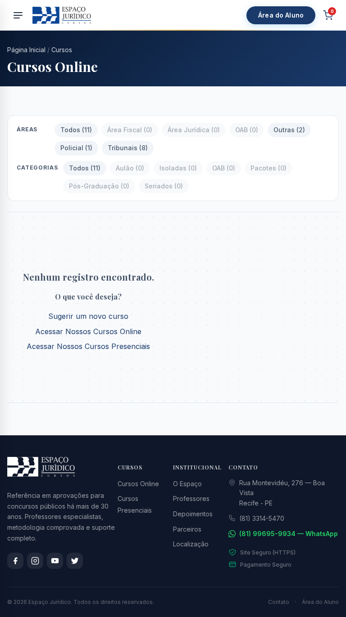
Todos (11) (76, 130)
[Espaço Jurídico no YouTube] (55, 561)
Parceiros (187, 529)
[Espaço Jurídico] (61, 15)
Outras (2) (289, 130)
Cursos (61, 50)
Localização (191, 544)
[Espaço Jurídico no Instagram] (35, 561)
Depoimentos (193, 514)
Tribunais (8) (128, 148)
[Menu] (18, 15)
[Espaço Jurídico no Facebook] (15, 561)
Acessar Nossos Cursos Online (88, 331)
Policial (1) (76, 148)
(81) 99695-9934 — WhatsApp (288, 533)
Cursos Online (138, 483)
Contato (278, 602)
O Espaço (187, 483)
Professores (191, 498)
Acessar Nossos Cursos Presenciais (88, 346)
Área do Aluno (281, 15)
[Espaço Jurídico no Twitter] (75, 561)
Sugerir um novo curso (88, 316)
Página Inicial (26, 50)
